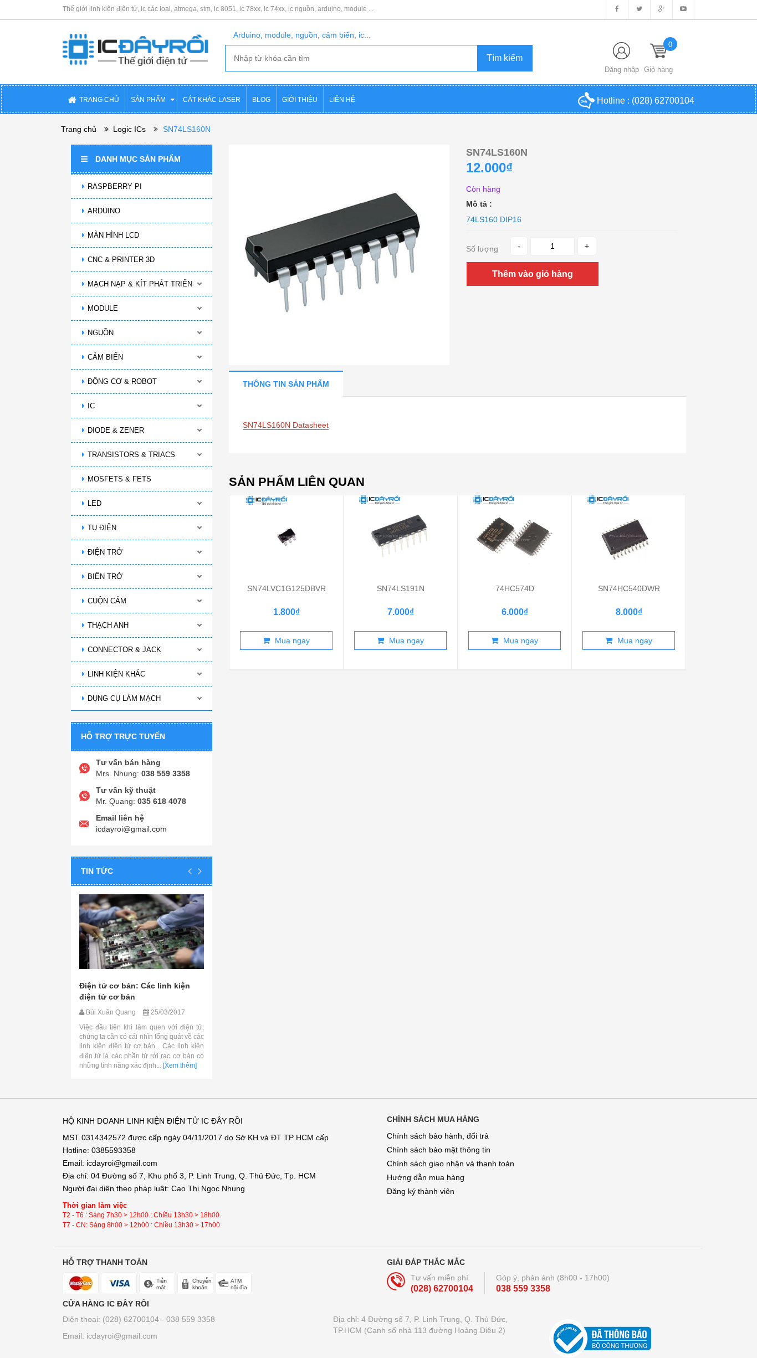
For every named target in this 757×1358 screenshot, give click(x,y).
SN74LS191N (400, 588)
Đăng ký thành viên (420, 1191)
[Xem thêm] (179, 1065)
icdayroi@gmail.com (131, 828)
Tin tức (97, 871)
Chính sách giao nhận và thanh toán (450, 1163)
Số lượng (482, 248)
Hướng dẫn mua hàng (425, 1177)
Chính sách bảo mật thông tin (438, 1149)
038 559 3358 (523, 1288)
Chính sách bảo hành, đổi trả (438, 1135)
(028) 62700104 (663, 100)
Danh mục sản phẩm (138, 159)
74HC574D (514, 588)
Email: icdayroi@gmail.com (110, 1335)
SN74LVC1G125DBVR (286, 588)
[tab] (286, 384)
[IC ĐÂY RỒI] (135, 42)
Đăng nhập (622, 69)
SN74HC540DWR (629, 588)
